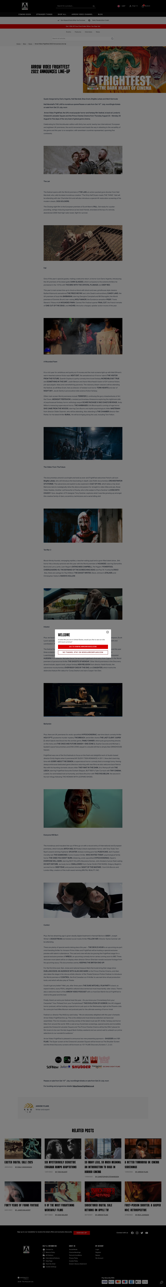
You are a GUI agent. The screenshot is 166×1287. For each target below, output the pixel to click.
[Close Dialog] (107, 632)
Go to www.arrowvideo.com (83, 647)
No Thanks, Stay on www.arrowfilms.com (83, 652)
